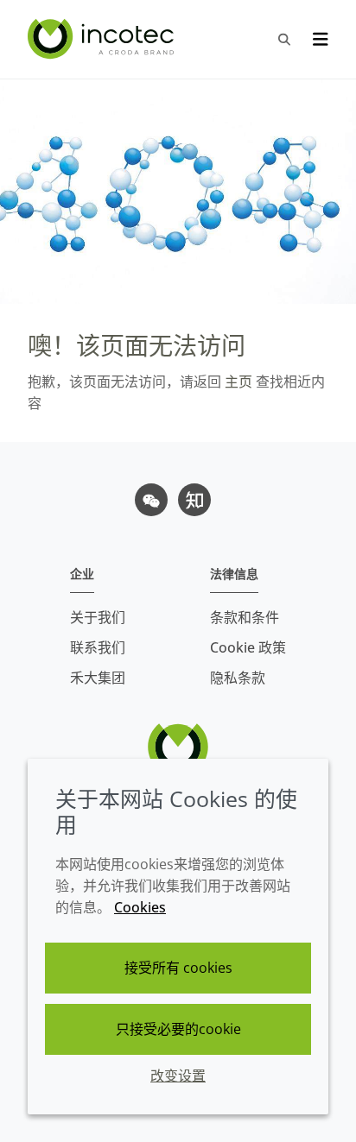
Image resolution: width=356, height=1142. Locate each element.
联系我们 (97, 647)
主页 (236, 381)
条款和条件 (244, 617)
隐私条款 (237, 677)
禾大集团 (97, 677)
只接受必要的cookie (178, 1028)
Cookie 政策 (248, 647)
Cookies (140, 907)
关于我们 (97, 617)
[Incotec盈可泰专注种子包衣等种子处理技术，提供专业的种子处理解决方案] (103, 38)
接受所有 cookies (178, 967)
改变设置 (178, 1075)
